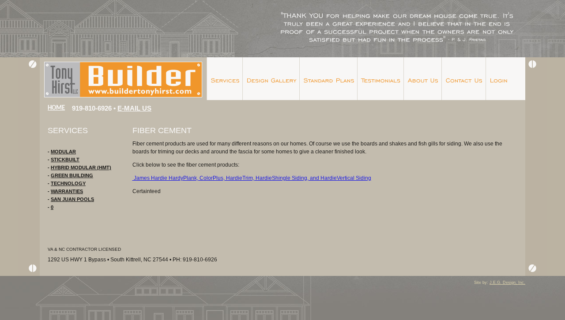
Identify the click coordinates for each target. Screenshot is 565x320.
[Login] (498, 78)
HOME (56, 108)
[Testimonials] (380, 78)
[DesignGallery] (270, 78)
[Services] (224, 78)
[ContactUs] (463, 78)
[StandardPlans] (328, 78)
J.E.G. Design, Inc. (507, 282)
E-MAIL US (134, 108)
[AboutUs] (422, 78)
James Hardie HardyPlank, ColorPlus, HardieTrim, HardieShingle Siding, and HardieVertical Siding (251, 178)
